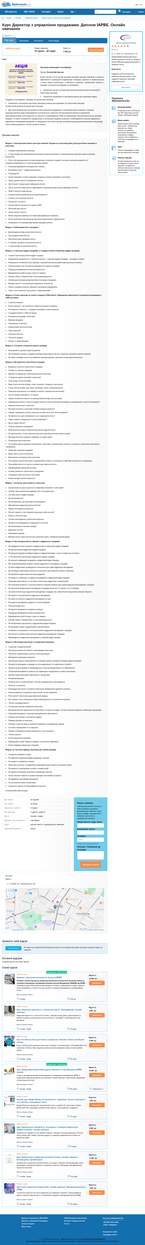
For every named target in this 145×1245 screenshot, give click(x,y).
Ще (72, 11)
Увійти (141, 11)
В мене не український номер (87, 843)
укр (136, 4)
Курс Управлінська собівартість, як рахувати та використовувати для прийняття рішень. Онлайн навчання (47, 1128)
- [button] (8, 894)
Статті (66, 1223)
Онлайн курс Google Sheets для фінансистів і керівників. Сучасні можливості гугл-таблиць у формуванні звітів (51, 1100)
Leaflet (91, 929)
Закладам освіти (110, 1234)
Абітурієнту (11, 11)
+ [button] (8, 891)
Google (101, 929)
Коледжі (46, 11)
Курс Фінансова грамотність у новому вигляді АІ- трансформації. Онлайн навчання (49, 1010)
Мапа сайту (26, 1226)
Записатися (96, 983)
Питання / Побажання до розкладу (88, 848)
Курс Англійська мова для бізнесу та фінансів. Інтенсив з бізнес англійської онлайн (50, 1040)
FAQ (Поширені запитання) (75, 1218)
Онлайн (18, 18)
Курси (60, 11)
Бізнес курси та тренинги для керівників (56, 18)
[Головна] (19, 4)
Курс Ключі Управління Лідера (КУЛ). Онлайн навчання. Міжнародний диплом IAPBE (51, 1188)
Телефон (82, 836)
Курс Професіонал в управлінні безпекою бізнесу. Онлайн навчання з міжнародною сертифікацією (47, 1158)
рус (141, 4)
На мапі (8, 875)
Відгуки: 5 (114, 49)
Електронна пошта (86, 829)
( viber (105, 1224)
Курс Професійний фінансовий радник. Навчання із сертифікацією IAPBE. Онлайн (49, 1070)
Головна (3, 18)
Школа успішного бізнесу (126, 43)
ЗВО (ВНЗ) (29, 11)
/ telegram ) (112, 1224)
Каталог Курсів (28, 1223)
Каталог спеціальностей (74, 1221)
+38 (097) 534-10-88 (110, 1222)
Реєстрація (54, 40)
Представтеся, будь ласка (89, 821)
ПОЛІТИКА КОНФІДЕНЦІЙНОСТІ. (94, 1239)
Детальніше (126, 87)
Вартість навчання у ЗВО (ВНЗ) (35, 1218)
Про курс (9, 40)
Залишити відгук (13, 948)
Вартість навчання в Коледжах (35, 1221)
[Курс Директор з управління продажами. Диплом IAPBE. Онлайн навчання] (21, 79)
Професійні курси (31, 18)
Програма (24, 40)
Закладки (126, 11)
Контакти (38, 40)
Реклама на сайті (110, 1231)
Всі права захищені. (33, 1241)
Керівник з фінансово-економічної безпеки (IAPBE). (39, 977)
